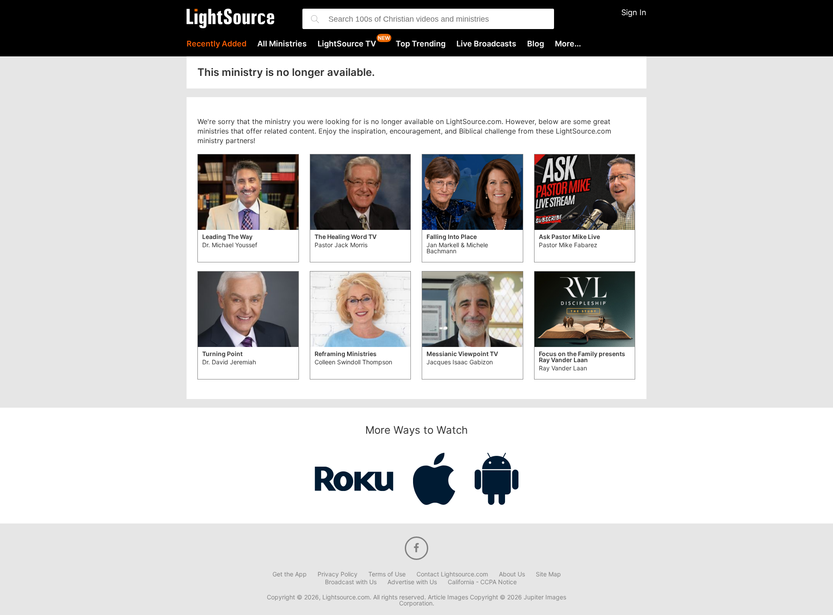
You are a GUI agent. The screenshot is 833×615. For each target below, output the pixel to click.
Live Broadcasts (486, 44)
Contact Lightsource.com (452, 574)
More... (568, 44)
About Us (512, 574)
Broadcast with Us (351, 582)
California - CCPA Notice (482, 582)
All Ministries (282, 44)
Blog (535, 44)
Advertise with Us (412, 582)
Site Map (548, 574)
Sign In (633, 12)
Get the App (289, 574)
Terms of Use (387, 574)
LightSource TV (347, 44)
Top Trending (421, 44)
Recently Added (216, 44)
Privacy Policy (337, 574)
